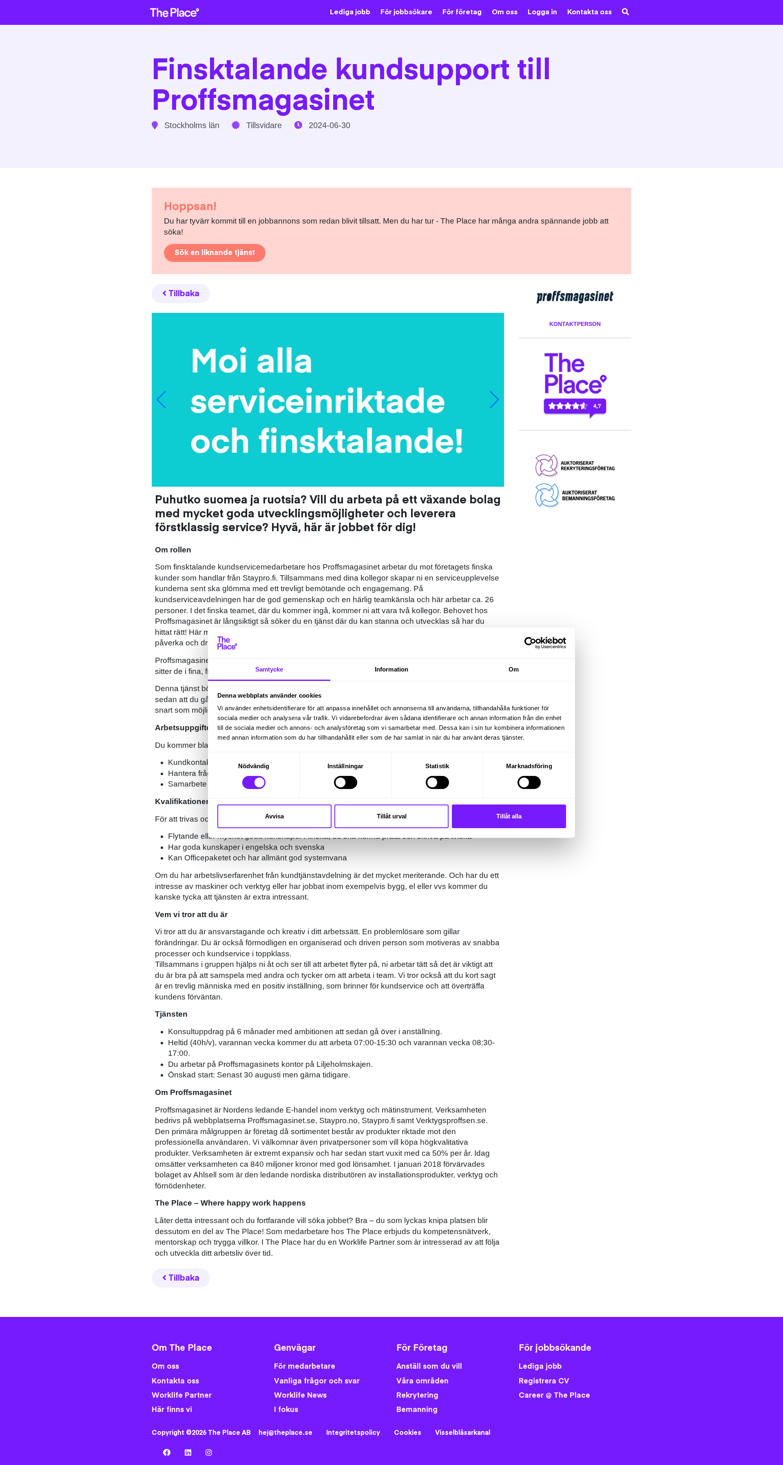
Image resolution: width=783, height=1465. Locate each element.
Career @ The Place (554, 1395)
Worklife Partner (182, 1395)
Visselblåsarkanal (462, 1432)
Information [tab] (391, 669)
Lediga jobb (350, 12)
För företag (462, 12)
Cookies (407, 1432)
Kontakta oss (589, 12)
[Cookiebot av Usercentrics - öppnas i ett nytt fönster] (530, 643)
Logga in (542, 12)
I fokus (286, 1409)
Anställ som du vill (429, 1366)
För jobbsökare (406, 12)
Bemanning (417, 1409)
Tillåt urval (392, 816)
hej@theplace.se (285, 1432)
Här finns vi (172, 1409)
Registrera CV (544, 1381)
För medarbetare (304, 1366)
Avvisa (274, 816)
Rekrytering (417, 1395)
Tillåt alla (509, 816)
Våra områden (422, 1381)
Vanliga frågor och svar (317, 1381)
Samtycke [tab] (269, 669)
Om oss (505, 12)
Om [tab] (514, 669)
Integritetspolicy (353, 1432)
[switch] (345, 782)
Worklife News (300, 1395)
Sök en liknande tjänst (215, 252)
